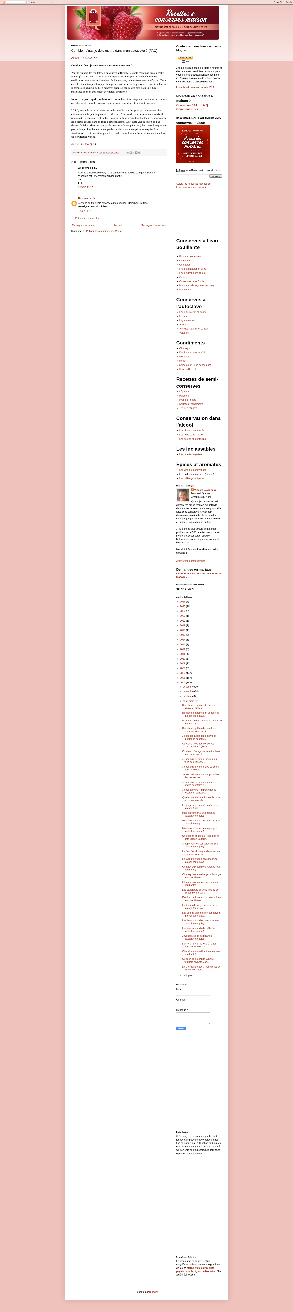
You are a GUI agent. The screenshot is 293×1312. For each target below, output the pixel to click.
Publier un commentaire (88, 218)
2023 (183, 616)
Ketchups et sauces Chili (192, 352)
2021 (183, 620)
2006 (183, 678)
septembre (189, 701)
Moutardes (185, 356)
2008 (183, 668)
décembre (188, 686)
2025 (183, 606)
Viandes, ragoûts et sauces (194, 328)
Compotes (184, 260)
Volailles (184, 332)
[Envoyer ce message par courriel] (127, 152)
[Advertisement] (119, 258)
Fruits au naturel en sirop (192, 268)
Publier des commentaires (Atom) (104, 231)
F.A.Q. (89, 57)
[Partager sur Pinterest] (139, 152)
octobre (187, 696)
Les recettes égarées (190, 454)
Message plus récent (83, 225)
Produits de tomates (190, 256)
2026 (183, 601)
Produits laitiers (187, 400)
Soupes (183, 324)
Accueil (75, 57)
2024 (183, 611)
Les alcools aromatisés (191, 430)
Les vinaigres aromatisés (192, 470)
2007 (183, 673)
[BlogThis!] (130, 152)
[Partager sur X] (133, 152)
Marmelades (186, 289)
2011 (183, 654)
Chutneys (184, 348)
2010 (183, 658)
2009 (183, 663)
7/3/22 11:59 (84, 211)
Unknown (83, 198)
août (185, 975)
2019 (183, 625)
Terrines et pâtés (188, 408)
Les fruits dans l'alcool (191, 434)
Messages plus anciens (153, 225)
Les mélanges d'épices (191, 478)
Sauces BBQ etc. (188, 369)
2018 (183, 630)
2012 (183, 649)
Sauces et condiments (191, 404)
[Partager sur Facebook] (136, 152)
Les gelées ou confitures (192, 439)
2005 (183, 682)
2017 (183, 635)
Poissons (184, 395)
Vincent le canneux (205, 490)
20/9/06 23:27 (85, 187)
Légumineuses (187, 320)
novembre (188, 691)
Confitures (184, 264)
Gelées (183, 277)
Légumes (184, 316)
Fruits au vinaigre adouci (192, 273)
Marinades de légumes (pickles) (196, 285)
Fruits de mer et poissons (192, 312)
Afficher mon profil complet (190, 561)
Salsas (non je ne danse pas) (195, 365)
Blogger (153, 1292)
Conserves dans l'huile (191, 281)
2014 (183, 639)
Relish (182, 360)
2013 (183, 644)
